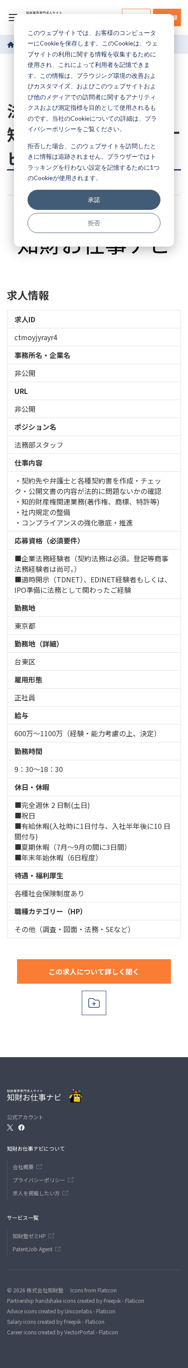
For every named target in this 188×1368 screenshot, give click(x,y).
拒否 (94, 222)
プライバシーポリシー (39, 1180)
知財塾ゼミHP (29, 1235)
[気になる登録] (94, 1003)
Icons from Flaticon (93, 1290)
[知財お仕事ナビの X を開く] (10, 1127)
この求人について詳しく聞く (94, 971)
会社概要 (23, 1166)
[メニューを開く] (13, 17)
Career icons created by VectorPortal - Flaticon (62, 1332)
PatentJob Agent (32, 1249)
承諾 (94, 199)
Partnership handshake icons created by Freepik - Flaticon (75, 1300)
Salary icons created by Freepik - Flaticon (55, 1321)
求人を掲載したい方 (36, 1193)
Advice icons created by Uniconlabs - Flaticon (61, 1311)
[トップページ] (11, 45)
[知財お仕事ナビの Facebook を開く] (21, 1127)
